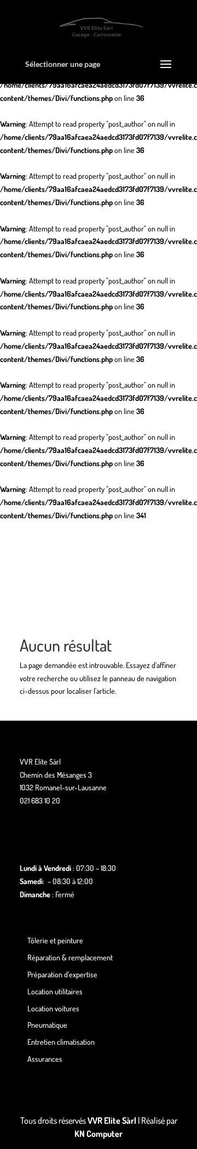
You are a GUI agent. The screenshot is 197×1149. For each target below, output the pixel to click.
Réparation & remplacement (70, 957)
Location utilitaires (55, 991)
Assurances (44, 1058)
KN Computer (98, 1133)
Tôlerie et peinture (55, 940)
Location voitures (53, 1008)
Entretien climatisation (61, 1041)
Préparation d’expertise (62, 974)
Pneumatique (47, 1024)
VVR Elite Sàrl (112, 1120)
